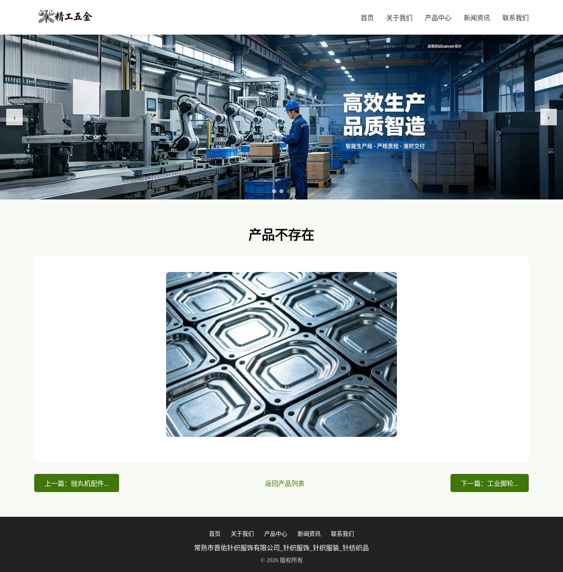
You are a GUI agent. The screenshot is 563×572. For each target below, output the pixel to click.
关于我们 (399, 17)
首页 (367, 17)
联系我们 (515, 17)
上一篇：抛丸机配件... (77, 483)
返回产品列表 (285, 483)
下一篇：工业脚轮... (489, 483)
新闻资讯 (477, 17)
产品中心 (438, 17)
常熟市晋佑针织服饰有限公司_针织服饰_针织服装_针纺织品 (281, 547)
